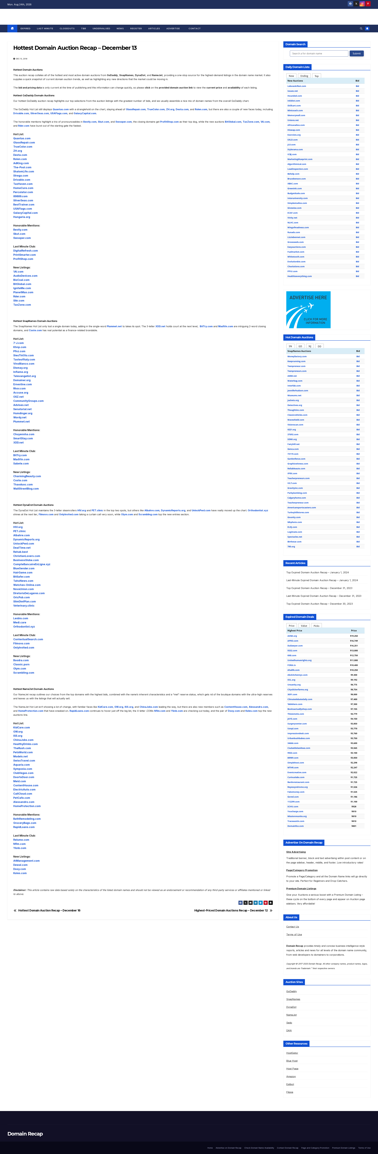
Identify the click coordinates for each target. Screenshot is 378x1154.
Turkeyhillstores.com (298, 512)
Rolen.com (201, 109)
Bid (357, 86)
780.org (291, 546)
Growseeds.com (295, 242)
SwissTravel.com (24, 760)
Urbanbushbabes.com (298, 738)
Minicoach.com (295, 110)
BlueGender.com (24, 568)
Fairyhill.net (293, 444)
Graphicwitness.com (297, 463)
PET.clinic (97, 510)
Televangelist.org (24, 376)
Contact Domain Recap (287, 1148)
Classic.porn (21, 664)
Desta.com (182, 109)
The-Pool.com (22, 167)
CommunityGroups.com (28, 400)
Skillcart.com (294, 105)
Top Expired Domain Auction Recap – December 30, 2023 (319, 603)
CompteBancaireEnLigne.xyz (31, 564)
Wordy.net (19, 417)
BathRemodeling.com (27, 818)
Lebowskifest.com (296, 86)
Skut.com (103, 121)
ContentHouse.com (235, 706)
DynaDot (291, 1007)
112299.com (293, 801)
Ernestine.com (22, 384)
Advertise (173, 28)
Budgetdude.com (296, 193)
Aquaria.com (21, 764)
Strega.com (20, 175)
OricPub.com (21, 597)
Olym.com (127, 514)
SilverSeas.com (39, 113)
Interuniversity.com (297, 198)
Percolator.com (23, 192)
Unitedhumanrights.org (299, 660)
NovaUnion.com (23, 589)
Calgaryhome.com (296, 497)
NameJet (291, 1014)
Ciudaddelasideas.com (298, 748)
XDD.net (160, 326)
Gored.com (293, 796)
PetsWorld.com (23, 752)
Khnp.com (19, 347)
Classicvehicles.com (297, 414)
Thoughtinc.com (295, 410)
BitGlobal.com (233, 121)
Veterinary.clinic (24, 605)
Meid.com (19, 781)
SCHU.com (292, 806)
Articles (154, 28)
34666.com (292, 743)
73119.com (292, 453)
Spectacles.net (294, 536)
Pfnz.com (19, 351)
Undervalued (101, 28)
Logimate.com (294, 531)
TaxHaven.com (23, 183)
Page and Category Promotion (315, 1148)
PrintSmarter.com (24, 254)
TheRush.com (22, 748)
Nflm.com (159, 710)
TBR (83, 28)
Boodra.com (21, 660)
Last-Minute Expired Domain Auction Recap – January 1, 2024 (322, 580)
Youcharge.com (295, 811)
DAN (289, 1030)
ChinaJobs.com (149, 706)
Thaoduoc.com (23, 484)
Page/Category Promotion (302, 870)
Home (210, 1148)
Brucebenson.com (296, 178)
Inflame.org (20, 371)
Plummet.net (114, 326)
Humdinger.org (22, 413)
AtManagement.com (26, 860)
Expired (26, 28)
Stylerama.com (295, 149)
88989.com (292, 757)
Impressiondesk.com (298, 733)
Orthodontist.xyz (258, 510)
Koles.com (251, 710)
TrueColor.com (156, 109)
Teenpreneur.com (296, 366)
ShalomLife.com (23, 171)
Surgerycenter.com (297, 723)
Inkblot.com (293, 100)
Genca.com (293, 449)
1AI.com (265, 121)
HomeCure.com (23, 188)
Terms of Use (294, 934)
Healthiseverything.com (299, 276)
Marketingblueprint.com (299, 159)
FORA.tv (291, 665)
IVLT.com (292, 483)
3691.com (292, 694)
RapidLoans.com (79, 710)
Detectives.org (294, 405)
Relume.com (21, 839)
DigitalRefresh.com (25, 250)
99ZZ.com (292, 752)
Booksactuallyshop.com (299, 709)
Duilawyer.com (295, 645)
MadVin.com (225, 326)
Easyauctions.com (296, 247)
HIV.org (81, 510)
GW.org (118, 706)
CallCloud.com (22, 793)
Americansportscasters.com (301, 507)
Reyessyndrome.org (297, 787)
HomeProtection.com (30, 710)
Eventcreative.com (296, 772)
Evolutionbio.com (296, 261)
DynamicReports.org (173, 510)
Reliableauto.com (296, 468)
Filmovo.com (46, 514)
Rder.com (23, 125)
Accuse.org (20, 392)
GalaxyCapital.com (85, 113)
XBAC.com (292, 183)
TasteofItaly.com (24, 359)
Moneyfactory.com (297, 356)
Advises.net (21, 405)
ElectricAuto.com (24, 789)
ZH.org (170, 109)
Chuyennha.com (23, 434)
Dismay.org (20, 367)
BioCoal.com (21, 279)
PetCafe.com (21, 797)
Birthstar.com (294, 541)
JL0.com (291, 144)
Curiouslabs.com (295, 777)
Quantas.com (61, 109)
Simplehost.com (295, 762)
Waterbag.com (294, 380)
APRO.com (292, 640)
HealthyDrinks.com (25, 744)
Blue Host (292, 1060)
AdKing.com (21, 163)
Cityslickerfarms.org (297, 689)
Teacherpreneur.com (298, 502)
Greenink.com (294, 188)
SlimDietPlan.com (24, 601)
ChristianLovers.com (26, 556)
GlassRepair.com (136, 109)
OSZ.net (18, 396)
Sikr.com (18, 300)
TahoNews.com (23, 580)
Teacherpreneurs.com (298, 478)
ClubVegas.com (23, 773)
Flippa (289, 1092)
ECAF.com (292, 212)
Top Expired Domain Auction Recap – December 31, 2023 (319, 588)
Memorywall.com (296, 115)
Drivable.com (21, 113)
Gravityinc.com (295, 488)
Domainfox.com (295, 826)
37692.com (292, 434)
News (120, 28)
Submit (357, 53)
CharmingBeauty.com (27, 476)
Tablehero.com (294, 704)
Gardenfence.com (296, 458)
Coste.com (35, 330)
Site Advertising (296, 851)
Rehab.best (20, 551)
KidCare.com (105, 706)
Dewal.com (20, 864)
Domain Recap (28, 16)
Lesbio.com (20, 618)
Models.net (20, 756)
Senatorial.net (22, 409)
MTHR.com (293, 767)
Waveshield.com (295, 419)
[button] (361, 28)
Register (136, 28)
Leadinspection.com (297, 169)
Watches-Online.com (27, 584)
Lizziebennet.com (296, 237)
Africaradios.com (296, 125)
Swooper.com (123, 121)
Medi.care (19, 622)
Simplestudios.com (297, 203)
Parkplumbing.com (297, 492)
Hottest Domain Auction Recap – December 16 (49, 910)
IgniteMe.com (22, 288)
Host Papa (292, 1068)
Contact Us (292, 926)
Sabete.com (21, 463)
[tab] (291, 75)
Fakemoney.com (295, 791)
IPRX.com (292, 473)
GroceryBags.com (24, 822)
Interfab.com (294, 385)
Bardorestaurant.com (298, 782)
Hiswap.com (293, 130)
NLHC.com (292, 222)
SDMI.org (292, 439)
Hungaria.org (21, 216)
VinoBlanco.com (23, 363)
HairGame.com (22, 572)
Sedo (289, 1022)
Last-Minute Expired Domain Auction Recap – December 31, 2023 (323, 595)
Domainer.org (22, 380)
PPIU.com (292, 271)
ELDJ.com (292, 527)
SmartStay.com (23, 438)
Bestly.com (89, 121)
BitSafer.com (21, 576)
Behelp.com (293, 173)
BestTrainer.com (23, 204)
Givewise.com (294, 208)
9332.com (292, 650)
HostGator (292, 1052)
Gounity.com (294, 517)
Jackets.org (293, 400)
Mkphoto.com (294, 522)
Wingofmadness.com (298, 227)
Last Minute (45, 28)
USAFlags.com (58, 113)
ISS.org (129, 706)
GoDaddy (291, 991)
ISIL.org (291, 679)
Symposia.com (22, 768)
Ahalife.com (293, 670)
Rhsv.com (19, 388)
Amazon (291, 1076)
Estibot (290, 1084)
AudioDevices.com (25, 275)
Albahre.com (151, 510)
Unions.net (293, 120)
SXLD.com (292, 139)
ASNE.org (292, 635)
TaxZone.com (251, 121)
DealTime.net (22, 547)
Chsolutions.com (296, 266)
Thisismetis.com (295, 713)
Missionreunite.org (297, 816)
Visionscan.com (295, 424)
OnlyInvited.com (68, 514)
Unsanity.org (294, 684)
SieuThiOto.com (23, 355)
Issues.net (292, 91)
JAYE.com (292, 718)
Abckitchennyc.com (297, 674)
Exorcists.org (294, 134)
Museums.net (294, 395)
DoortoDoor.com (23, 777)
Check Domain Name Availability (259, 1148)
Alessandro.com (258, 706)
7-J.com (18, 342)
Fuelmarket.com (295, 251)
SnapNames (293, 999)
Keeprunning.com (296, 361)
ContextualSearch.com (28, 639)
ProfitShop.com (169, 121)
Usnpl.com (292, 728)
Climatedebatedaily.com (299, 699)
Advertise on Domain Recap (228, 1148)
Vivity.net (292, 217)
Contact (195, 28)
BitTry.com (206, 326)
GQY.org (291, 429)
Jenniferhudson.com (297, 390)
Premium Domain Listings (301, 888)
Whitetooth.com (295, 256)
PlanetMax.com (23, 292)
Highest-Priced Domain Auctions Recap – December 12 (231, 910)
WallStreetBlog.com (26, 488)
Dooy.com (234, 710)
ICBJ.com (292, 154)
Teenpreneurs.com (297, 371)
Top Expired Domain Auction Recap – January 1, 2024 (317, 572)
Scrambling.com (148, 514)
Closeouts (67, 28)
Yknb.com (177, 710)
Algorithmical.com (296, 164)
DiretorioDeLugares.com (29, 593)
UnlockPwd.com (201, 510)
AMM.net (292, 375)
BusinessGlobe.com (26, 560)
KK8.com (291, 655)
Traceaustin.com (295, 821)
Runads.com (293, 232)
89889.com (20, 196)
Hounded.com (294, 95)
